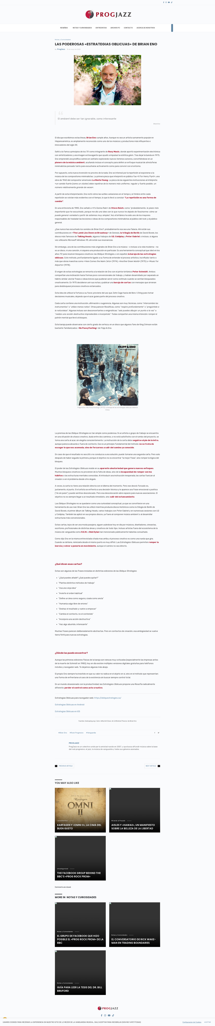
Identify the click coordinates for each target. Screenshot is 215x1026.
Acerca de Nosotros (146, 28)
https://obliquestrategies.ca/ (107, 698)
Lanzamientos (62, 821)
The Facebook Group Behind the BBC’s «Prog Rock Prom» (79, 874)
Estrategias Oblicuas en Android (69, 704)
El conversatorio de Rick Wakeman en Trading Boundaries (133, 941)
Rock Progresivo (77, 733)
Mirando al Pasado (118, 821)
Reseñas (64, 28)
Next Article (151, 766)
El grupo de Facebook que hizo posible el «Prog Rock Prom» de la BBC (80, 939)
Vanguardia (91, 733)
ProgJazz (61, 49)
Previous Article (66, 766)
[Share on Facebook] (154, 733)
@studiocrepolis (113, 1021)
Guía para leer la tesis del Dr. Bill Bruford (79, 989)
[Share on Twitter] (158, 733)
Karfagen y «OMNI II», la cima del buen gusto (79, 826)
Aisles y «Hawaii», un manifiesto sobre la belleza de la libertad (133, 826)
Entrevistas (101, 28)
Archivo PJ (115, 28)
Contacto (128, 28)
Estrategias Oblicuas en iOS (67, 711)
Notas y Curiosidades (82, 28)
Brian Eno (63, 733)
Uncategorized (62, 869)
